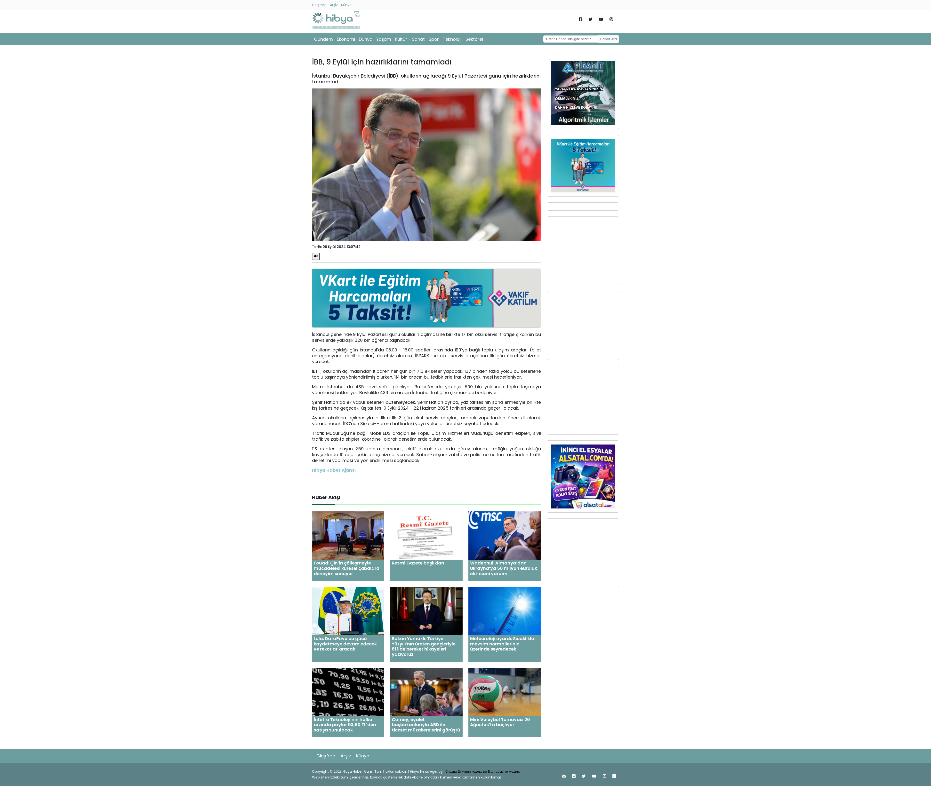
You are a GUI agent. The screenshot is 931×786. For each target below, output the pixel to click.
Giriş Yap (319, 4)
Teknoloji (452, 39)
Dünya (365, 39)
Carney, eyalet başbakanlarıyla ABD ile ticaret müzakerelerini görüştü (426, 724)
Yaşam (383, 39)
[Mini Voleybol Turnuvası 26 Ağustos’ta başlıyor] (504, 691)
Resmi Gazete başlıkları (418, 563)
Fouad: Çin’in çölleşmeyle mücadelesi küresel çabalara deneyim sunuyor (346, 568)
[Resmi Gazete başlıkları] (426, 535)
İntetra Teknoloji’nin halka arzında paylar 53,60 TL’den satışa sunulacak (345, 724)
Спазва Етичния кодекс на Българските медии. (482, 771)
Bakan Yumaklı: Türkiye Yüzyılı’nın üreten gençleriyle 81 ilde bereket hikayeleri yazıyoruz (424, 646)
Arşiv (334, 4)
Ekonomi (346, 39)
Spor (434, 39)
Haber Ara (608, 39)
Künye (346, 4)
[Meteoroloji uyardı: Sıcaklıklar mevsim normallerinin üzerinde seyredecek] (504, 611)
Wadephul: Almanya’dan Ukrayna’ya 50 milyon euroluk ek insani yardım (503, 568)
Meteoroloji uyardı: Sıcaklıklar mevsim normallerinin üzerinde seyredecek (503, 643)
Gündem (323, 39)
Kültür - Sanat (410, 39)
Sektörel (474, 39)
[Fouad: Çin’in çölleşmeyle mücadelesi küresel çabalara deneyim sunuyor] (348, 535)
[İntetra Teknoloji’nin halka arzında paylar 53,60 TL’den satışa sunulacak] (348, 691)
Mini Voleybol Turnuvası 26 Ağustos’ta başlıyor (500, 722)
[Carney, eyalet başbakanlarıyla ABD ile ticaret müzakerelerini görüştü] (426, 691)
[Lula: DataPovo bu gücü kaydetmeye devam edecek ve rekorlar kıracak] (348, 611)
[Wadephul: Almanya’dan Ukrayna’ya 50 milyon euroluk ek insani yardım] (504, 535)
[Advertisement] (583, 251)
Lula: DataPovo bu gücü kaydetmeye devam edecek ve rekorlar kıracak (345, 643)
